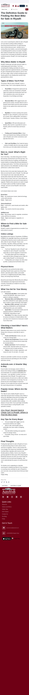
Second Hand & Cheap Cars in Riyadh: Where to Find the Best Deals (14, 412)
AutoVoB (11, 238)
